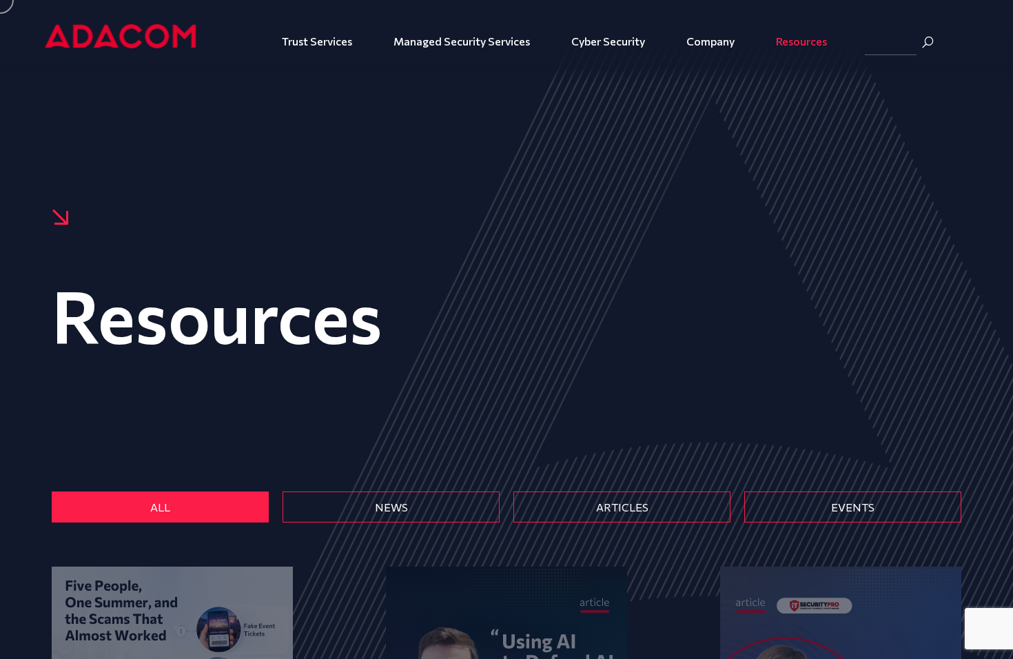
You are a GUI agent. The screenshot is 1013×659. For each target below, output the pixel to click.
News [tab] (391, 507)
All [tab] (160, 507)
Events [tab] (852, 507)
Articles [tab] (622, 507)
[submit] (928, 42)
